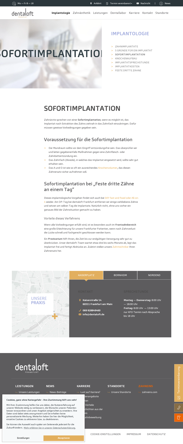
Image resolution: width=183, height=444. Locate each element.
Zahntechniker (120, 246)
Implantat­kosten (127, 66)
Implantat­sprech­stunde (132, 62)
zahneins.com (149, 392)
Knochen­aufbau (126, 58)
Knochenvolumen (107, 167)
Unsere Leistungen (29, 392)
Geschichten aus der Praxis (91, 411)
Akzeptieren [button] (64, 438)
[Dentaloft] (23, 12)
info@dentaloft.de (93, 314)
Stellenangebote (89, 396)
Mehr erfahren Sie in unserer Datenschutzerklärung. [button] (50, 427)
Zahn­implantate (126, 46)
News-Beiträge (58, 392)
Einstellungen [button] (23, 438)
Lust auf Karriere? (90, 392)
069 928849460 (91, 310)
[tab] (86, 275)
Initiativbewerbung (90, 417)
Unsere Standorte (121, 392)
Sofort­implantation (130, 54)
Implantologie (130, 34)
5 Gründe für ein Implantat (133, 50)
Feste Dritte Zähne (128, 70)
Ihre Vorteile (87, 405)
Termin (120, 3)
